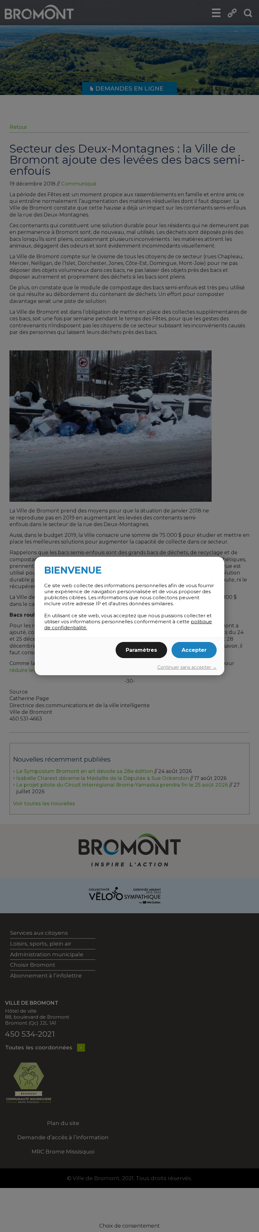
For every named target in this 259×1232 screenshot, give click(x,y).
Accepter (194, 650)
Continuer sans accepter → (187, 667)
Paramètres (141, 650)
